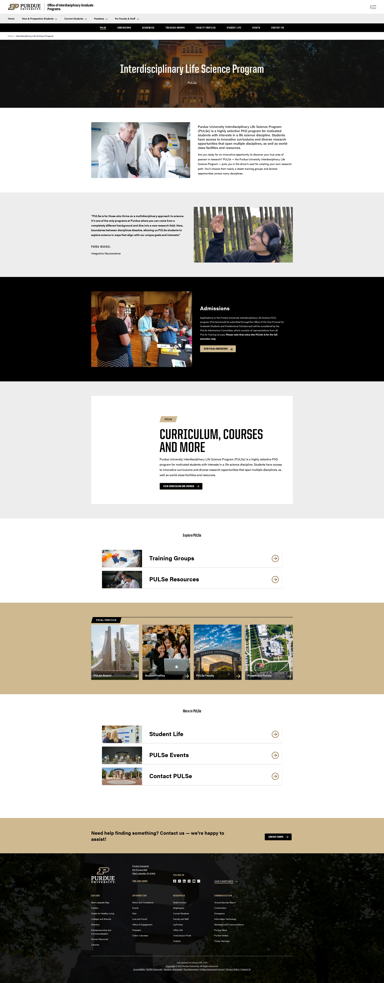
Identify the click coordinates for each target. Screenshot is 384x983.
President (136, 930)
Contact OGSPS (275, 836)
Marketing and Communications (229, 924)
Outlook (177, 940)
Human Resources (99, 939)
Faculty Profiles (206, 27)
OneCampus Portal (182, 935)
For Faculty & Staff (125, 18)
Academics (148, 27)
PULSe (103, 27)
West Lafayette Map (100, 902)
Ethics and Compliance (142, 902)
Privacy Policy (232, 969)
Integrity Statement (173, 969)
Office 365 (178, 930)
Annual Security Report (225, 902)
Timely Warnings (222, 940)
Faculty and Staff (181, 918)
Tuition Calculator (140, 935)
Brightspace (178, 907)
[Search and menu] (372, 7)
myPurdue (178, 924)
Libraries (95, 944)
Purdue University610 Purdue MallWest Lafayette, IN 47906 (143, 869)
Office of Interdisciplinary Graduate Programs (70, 7)
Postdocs (99, 18)
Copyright (170, 966)
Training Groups (175, 27)
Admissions (124, 27)
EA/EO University (154, 969)
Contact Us (277, 27)
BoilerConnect (179, 902)
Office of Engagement (142, 924)
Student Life (234, 27)
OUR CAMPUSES (223, 881)
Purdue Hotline (221, 935)
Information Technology (225, 918)
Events (256, 27)
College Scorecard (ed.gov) (212, 969)
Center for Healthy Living (102, 913)
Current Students (74, 18)
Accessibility (139, 969)
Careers (94, 907)
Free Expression (191, 969)
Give (134, 913)
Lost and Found (139, 918)
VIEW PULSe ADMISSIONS (216, 348)
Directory (95, 924)
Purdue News (220, 930)
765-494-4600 (139, 881)
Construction (220, 907)
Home (11, 18)
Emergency (219, 913)
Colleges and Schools (101, 918)
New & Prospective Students (38, 18)
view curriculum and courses (178, 486)
